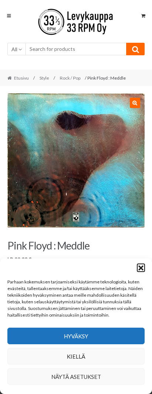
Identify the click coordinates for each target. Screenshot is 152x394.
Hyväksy (76, 336)
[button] (141, 267)
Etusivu (21, 78)
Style (44, 78)
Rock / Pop (70, 78)
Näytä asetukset (76, 376)
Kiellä (76, 356)
